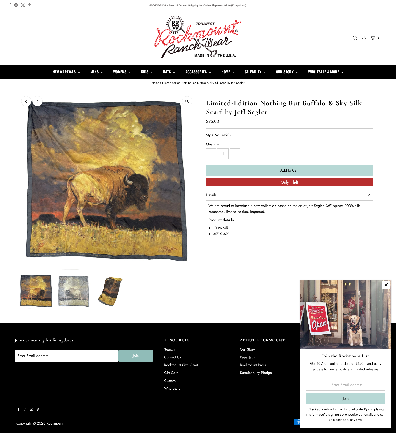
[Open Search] (355, 38)
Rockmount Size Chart (181, 365)
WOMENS (120, 71)
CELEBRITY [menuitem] (253, 71)
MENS (95, 71)
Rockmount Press (253, 365)
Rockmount (55, 423)
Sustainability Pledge (256, 372)
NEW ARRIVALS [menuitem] (65, 71)
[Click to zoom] (187, 101)
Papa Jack (247, 357)
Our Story (247, 349)
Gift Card (171, 372)
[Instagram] (16, 5)
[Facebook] (10, 5)
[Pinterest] (29, 5)
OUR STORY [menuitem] (285, 71)
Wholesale (172, 388)
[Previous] (26, 101)
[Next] (37, 101)
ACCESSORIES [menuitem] (196, 71)
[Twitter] (23, 5)
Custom (170, 380)
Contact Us (172, 357)
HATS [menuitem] (167, 71)
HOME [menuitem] (226, 71)
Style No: (213, 135)
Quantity (212, 144)
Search (169, 349)
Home (155, 83)
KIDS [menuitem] (145, 71)
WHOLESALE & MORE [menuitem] (324, 71)
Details (211, 195)
